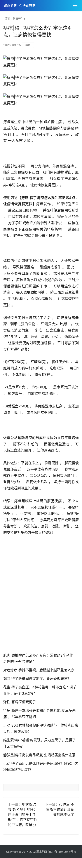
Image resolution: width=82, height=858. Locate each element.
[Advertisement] (41, 598)
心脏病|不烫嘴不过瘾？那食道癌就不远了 (60, 809)
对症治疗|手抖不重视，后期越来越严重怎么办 (38, 670)
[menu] (75, 5)
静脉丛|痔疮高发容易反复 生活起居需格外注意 (39, 755)
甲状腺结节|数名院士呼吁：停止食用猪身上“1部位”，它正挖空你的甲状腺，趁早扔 (22, 814)
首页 (7, 18)
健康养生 (18, 18)
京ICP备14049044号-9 (61, 851)
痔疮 (28, 45)
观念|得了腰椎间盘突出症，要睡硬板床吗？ (37, 678)
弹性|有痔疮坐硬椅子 (19, 702)
